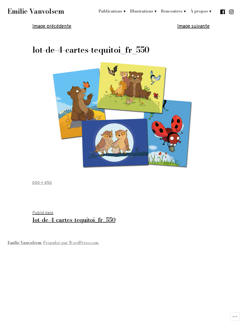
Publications (110, 11)
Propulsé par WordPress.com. (71, 243)
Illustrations (141, 11)
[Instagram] (230, 11)
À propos (199, 11)
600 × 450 (42, 182)
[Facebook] (223, 11)
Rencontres (171, 11)
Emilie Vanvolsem (36, 11)
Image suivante (193, 26)
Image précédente (51, 26)
